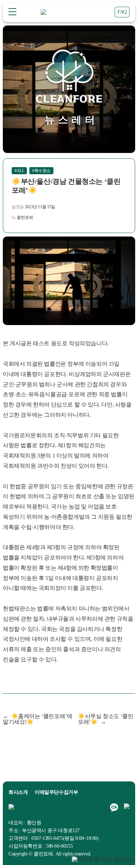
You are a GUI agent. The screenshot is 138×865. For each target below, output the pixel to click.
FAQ (122, 12)
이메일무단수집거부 (56, 792)
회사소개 (18, 792)
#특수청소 (41, 170)
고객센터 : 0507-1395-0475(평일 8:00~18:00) (53, 838)
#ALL (19, 170)
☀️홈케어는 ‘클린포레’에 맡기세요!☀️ (37, 719)
